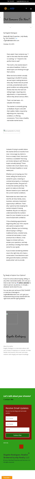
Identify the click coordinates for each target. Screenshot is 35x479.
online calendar (24, 283)
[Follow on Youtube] (21, 447)
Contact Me (8, 399)
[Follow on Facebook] (5, 447)
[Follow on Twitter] (11, 447)
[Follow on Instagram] (16, 447)
